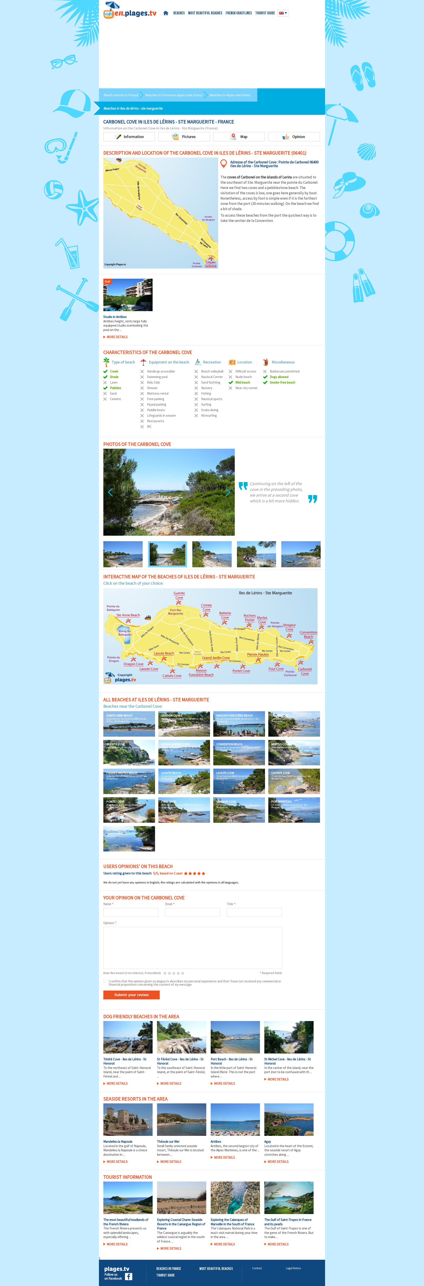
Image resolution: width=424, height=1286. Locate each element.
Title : (231, 904)
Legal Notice (293, 1268)
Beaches (179, 13)
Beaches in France (168, 1269)
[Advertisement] (212, 52)
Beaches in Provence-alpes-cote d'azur (173, 95)
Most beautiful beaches (205, 13)
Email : (170, 904)
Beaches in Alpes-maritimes (229, 95)
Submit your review (131, 995)
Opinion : (110, 923)
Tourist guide (265, 13)
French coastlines (239, 13)
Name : (108, 904)
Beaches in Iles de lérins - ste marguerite (133, 108)
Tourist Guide (165, 1275)
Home (166, 13)
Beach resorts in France (120, 95)
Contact (257, 1268)
